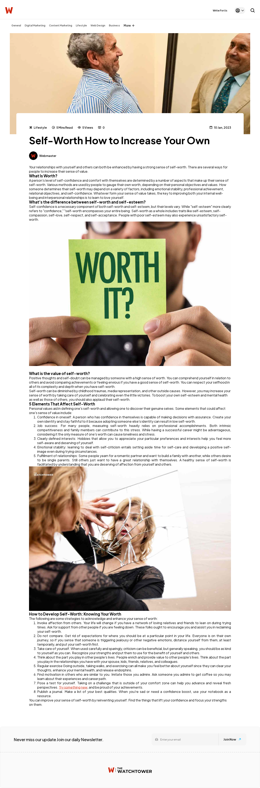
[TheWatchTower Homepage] (9, 10)
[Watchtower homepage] (130, 770)
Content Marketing (60, 25)
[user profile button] (239, 10)
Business (114, 25)
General (16, 25)
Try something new (73, 687)
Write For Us (220, 10)
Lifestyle (81, 25)
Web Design (98, 25)
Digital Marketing (35, 25)
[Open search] (252, 10)
